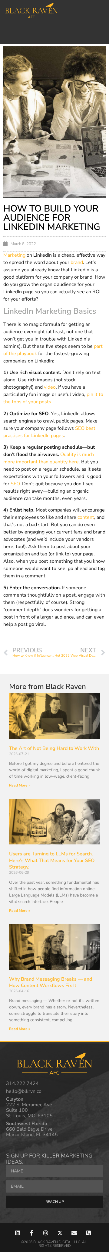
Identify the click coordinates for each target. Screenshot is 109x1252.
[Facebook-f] (32, 1233)
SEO (15, 483)
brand (77, 262)
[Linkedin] (17, 1233)
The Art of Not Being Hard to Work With (54, 748)
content (86, 517)
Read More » (19, 785)
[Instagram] (46, 1233)
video (50, 387)
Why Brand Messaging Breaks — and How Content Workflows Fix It (50, 982)
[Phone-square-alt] (88, 1233)
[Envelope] (74, 1233)
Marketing (14, 255)
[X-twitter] (60, 1233)
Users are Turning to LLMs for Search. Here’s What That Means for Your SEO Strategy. (51, 860)
